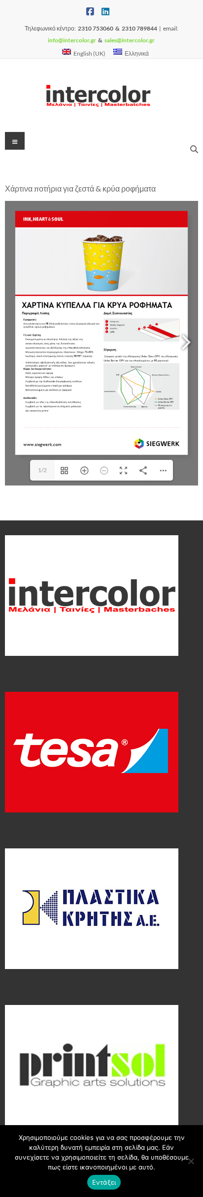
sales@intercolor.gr (129, 40)
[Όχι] (191, 1161)
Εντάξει (104, 1182)
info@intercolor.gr (72, 40)
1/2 (42, 470)
